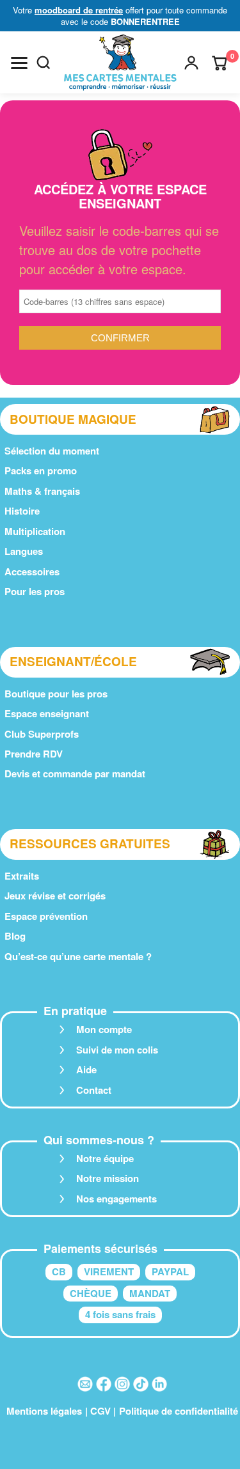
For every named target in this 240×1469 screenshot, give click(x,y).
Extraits (21, 876)
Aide (86, 1069)
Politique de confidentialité (178, 1411)
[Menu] (19, 62)
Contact (93, 1090)
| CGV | (100, 1411)
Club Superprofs (41, 734)
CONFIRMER (120, 337)
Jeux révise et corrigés (55, 896)
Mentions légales (44, 1411)
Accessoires (32, 571)
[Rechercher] (43, 63)
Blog (15, 936)
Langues (23, 551)
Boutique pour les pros (56, 694)
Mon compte (104, 1029)
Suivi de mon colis (117, 1050)
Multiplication (34, 531)
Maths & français (42, 491)
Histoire (22, 511)
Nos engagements (116, 1199)
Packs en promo (40, 470)
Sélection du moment (51, 451)
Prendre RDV (33, 754)
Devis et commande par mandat (74, 773)
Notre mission (107, 1178)
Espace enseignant (46, 713)
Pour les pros (34, 591)
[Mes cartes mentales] (120, 62)
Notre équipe (105, 1158)
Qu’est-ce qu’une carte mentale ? (78, 956)
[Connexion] (191, 63)
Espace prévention (46, 916)
